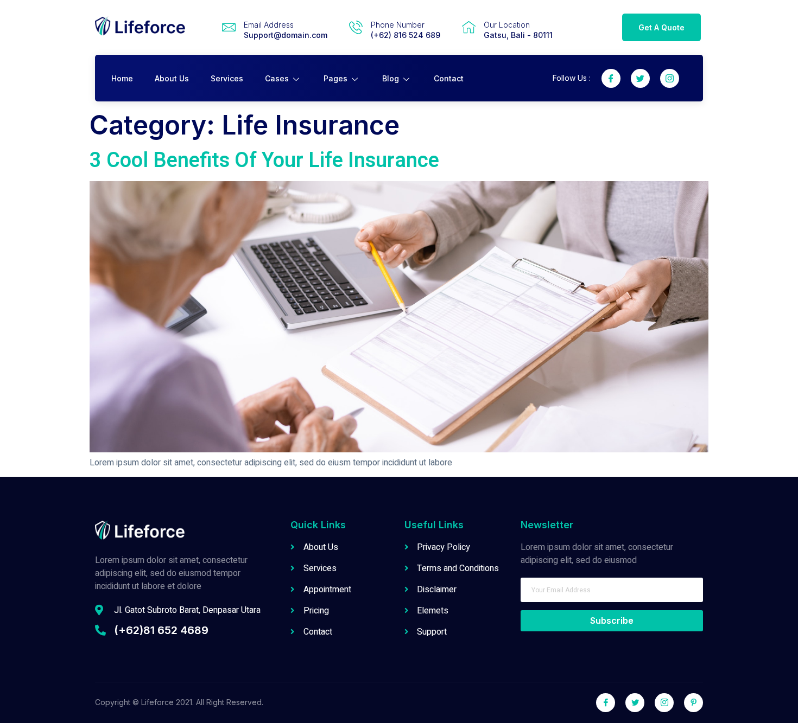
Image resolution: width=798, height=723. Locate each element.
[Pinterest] (693, 702)
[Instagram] (669, 78)
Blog (390, 78)
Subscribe (612, 620)
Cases (277, 78)
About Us (172, 78)
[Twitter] (640, 78)
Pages (335, 78)
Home (122, 78)
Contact (449, 78)
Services (227, 78)
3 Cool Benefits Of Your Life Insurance (264, 160)
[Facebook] (610, 78)
